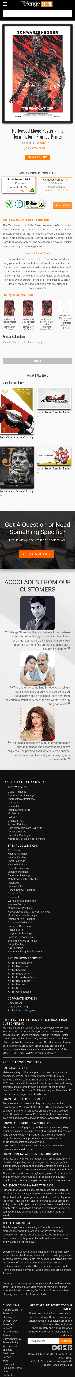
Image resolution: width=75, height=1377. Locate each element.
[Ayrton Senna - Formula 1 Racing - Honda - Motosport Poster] (17, 410)
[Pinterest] (70, 1348)
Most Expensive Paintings (22, 915)
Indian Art (13, 806)
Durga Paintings (17, 944)
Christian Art (15, 893)
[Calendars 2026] (27, 1067)
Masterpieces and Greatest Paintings (29, 911)
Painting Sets (15, 929)
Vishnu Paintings (17, 864)
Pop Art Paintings (18, 824)
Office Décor (15, 1003)
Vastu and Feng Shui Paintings (25, 951)
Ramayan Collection (19, 926)
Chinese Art (14, 897)
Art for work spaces (19, 991)
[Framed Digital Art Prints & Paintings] (59, 1154)
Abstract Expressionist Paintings (26, 838)
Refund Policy (10, 1331)
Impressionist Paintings (21, 799)
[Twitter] (54, 1348)
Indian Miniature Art (19, 809)
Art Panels (14, 850)
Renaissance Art (17, 831)
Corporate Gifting (18, 1006)
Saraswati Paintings (19, 875)
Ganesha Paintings (18, 868)
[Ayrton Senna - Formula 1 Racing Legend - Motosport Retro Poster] (54, 456)
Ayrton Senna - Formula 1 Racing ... (16, 438)
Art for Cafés (15, 988)
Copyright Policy (12, 1338)
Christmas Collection (20, 922)
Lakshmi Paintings (18, 871)
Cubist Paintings (17, 791)
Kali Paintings (15, 947)
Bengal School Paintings (21, 889)
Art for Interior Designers (22, 1010)
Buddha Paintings (18, 857)
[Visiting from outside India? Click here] (22, 1023)
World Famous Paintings (22, 900)
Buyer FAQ (8, 1324)
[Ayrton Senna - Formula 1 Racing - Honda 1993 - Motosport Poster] (54, 398)
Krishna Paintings (18, 853)
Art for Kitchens (17, 970)
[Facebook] (59, 1348)
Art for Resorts (16, 984)
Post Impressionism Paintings (25, 828)
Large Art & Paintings (20, 933)
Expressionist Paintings (21, 795)
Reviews (7, 1328)
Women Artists (16, 904)
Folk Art (12, 817)
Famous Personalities (20, 937)
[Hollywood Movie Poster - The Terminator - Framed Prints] (37, 74)
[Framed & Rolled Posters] (42, 1099)
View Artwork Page (35, 148)
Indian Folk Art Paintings (21, 918)
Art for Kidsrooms (18, 973)
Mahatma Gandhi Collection (23, 879)
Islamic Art (14, 802)
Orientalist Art (16, 820)
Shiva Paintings (16, 860)
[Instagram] (65, 1348)
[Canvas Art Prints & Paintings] (48, 1123)
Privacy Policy (10, 1342)
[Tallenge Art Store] (37, 4)
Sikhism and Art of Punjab (23, 940)
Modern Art (14, 813)
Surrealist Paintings (19, 835)
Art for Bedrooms (18, 966)
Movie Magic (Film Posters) (21, 342)
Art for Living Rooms (20, 962)
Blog (5, 1360)
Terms (6, 1335)
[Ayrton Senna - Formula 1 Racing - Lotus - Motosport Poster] (17, 467)
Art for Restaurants (19, 980)
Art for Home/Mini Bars (21, 977)
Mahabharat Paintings (20, 908)
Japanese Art (15, 886)
